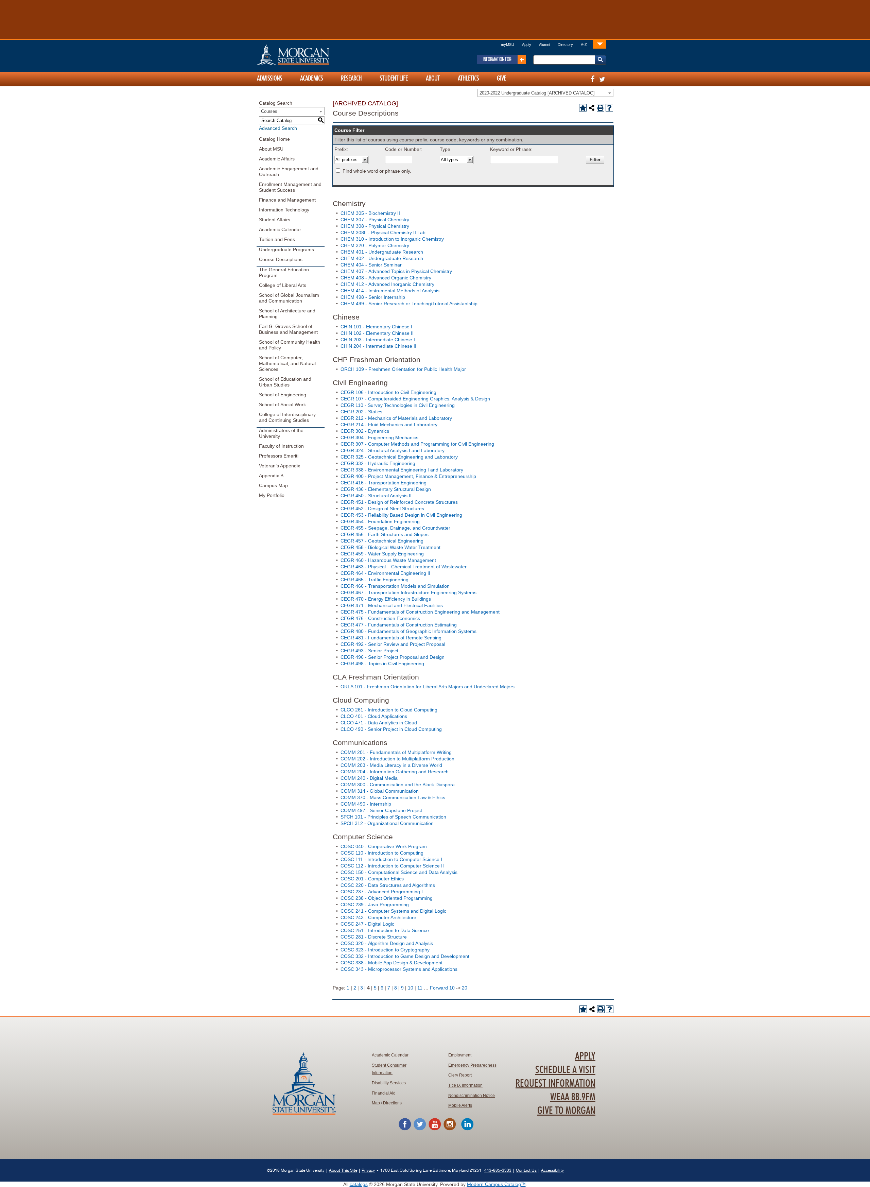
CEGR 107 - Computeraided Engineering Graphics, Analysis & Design (415, 398)
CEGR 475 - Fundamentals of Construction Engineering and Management (420, 612)
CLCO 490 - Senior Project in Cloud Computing (391, 729)
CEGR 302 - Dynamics (365, 431)
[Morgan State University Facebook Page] (405, 1129)
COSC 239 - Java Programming (375, 904)
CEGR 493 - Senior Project (369, 650)
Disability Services (389, 1083)
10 (410, 988)
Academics (311, 78)
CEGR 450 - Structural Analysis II (376, 495)
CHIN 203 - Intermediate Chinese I (378, 339)
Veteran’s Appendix (279, 465)
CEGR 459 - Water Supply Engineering (382, 553)
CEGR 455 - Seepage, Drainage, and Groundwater (395, 528)
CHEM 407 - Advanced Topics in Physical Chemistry (396, 271)
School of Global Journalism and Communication (289, 298)
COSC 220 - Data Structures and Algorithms (388, 885)
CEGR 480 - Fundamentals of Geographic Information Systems (408, 631)
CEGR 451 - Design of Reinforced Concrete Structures (399, 502)
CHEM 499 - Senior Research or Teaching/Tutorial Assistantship (409, 303)
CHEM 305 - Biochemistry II (370, 213)
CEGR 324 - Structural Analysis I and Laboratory (393, 450)
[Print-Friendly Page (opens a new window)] (600, 107)
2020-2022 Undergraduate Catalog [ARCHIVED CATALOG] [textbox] (537, 93)
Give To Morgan (566, 1111)
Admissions (269, 78)
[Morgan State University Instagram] (449, 1129)
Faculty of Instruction (281, 446)
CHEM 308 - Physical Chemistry (375, 226)
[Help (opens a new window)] (609, 107)
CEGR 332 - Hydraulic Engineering (378, 463)
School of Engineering (282, 394)
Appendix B (271, 475)
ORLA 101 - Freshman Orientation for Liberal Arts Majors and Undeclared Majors (428, 686)
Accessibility (552, 1170)
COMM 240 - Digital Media (369, 778)
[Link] (599, 44)
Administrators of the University (281, 433)
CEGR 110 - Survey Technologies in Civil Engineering (398, 405)
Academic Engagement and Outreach (288, 171)
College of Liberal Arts (282, 285)
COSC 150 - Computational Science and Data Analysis (399, 872)
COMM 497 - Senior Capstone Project (381, 810)
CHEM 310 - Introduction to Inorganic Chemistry (392, 239)
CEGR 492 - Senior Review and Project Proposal (393, 644)
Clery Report (460, 1075)
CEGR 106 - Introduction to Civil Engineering (388, 392)
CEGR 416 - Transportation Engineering (384, 482)
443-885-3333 (497, 1170)
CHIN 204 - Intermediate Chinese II (378, 346)
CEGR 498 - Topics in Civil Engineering (382, 663)
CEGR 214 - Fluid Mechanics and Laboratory (389, 424)
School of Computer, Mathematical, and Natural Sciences (287, 363)
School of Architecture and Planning (287, 313)
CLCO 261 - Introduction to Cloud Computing (389, 709)
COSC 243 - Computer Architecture (378, 917)
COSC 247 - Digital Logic (367, 924)
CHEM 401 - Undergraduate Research (382, 252)
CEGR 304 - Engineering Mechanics (379, 437)
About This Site (343, 1170)
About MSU (271, 149)
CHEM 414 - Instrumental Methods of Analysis (390, 290)
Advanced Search (278, 128)
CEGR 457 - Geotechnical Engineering (382, 541)
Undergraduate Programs (286, 249)
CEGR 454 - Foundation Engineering (380, 521)
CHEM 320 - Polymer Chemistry (375, 245)
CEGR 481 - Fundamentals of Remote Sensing (391, 637)
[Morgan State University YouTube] (434, 1129)
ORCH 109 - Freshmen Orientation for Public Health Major (403, 369)
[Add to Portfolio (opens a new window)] (583, 107)
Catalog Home (274, 139)
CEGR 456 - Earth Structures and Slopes (385, 534)
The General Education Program (284, 272)
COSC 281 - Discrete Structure (374, 937)
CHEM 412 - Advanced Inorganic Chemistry (387, 284)
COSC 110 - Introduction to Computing (382, 853)
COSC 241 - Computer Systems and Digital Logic (393, 911)
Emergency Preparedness (472, 1065)
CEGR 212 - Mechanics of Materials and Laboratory (396, 418)
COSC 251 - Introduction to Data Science (385, 930)
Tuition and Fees (277, 239)
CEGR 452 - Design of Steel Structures (382, 508)
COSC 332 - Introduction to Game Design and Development (405, 956)
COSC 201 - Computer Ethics (372, 878)
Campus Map (273, 485)
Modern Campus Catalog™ (496, 1184)
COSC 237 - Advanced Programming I (382, 891)
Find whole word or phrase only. (377, 171)
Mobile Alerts (460, 1105)
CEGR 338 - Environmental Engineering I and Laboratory (402, 469)
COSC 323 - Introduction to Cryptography (385, 949)
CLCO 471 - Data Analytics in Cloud (379, 722)
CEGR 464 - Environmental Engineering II (385, 573)
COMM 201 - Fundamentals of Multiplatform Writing (396, 752)
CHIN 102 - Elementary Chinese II (377, 333)
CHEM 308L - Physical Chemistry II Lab (383, 232)
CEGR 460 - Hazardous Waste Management (388, 560)
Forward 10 (442, 988)
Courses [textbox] (269, 111)
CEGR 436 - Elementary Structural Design (386, 489)
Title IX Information (465, 1085)
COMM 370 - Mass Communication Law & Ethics (393, 797)
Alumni (544, 44)
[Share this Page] (591, 107)
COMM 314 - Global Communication (380, 791)
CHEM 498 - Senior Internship (373, 297)
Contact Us (526, 1170)
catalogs (359, 1184)
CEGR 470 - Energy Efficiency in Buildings (386, 599)
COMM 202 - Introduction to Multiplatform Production (397, 758)
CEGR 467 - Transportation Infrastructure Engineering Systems (408, 592)
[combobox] (545, 93)
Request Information (555, 1084)
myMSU (507, 44)
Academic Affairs (277, 158)
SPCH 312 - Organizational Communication (387, 823)
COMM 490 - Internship (366, 804)
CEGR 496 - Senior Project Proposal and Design (393, 657)
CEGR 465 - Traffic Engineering (374, 579)
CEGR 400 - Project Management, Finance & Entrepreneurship (408, 476)
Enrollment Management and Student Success (290, 187)
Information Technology (284, 209)
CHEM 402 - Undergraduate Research (382, 258)
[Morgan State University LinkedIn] (467, 1129)
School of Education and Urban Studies (285, 382)
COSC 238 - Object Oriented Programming (387, 898)
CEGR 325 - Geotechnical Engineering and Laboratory (399, 457)
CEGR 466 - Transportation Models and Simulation (395, 586)
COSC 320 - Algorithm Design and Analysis (387, 943)
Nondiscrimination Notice (471, 1095)
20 (464, 988)
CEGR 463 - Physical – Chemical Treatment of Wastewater (404, 566)
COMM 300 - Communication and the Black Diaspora (398, 784)
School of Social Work (282, 404)
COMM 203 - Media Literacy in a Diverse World (391, 765)
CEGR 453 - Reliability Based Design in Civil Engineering (401, 515)
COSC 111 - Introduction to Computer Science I (391, 859)
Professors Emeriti (278, 456)
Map (376, 1103)
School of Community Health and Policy (289, 344)
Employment (459, 1055)
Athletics (468, 78)
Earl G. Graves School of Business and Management (288, 329)
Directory (565, 44)
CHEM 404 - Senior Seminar (371, 265)
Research (351, 78)
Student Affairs (274, 219)
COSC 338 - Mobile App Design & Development (391, 962)
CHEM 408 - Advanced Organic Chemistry (386, 277)
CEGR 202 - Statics (361, 411)
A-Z (584, 44)
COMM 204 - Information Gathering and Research (395, 771)
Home (308, 54)
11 (419, 988)
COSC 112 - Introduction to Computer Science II (392, 865)
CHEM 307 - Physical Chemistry (375, 219)
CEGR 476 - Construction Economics (380, 618)
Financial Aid (384, 1093)
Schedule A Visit (565, 1070)
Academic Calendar (280, 229)
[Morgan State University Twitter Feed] (420, 1129)
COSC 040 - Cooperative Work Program (384, 846)
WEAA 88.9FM (572, 1097)
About (433, 78)
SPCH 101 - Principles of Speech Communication (393, 817)
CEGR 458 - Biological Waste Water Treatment (390, 547)
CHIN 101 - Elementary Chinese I (376, 326)
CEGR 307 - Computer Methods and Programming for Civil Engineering (417, 444)
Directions (392, 1103)
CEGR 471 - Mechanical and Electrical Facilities (392, 605)
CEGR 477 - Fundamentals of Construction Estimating (399, 624)
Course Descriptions (280, 259)
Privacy (368, 1170)
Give (501, 78)
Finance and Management (287, 200)
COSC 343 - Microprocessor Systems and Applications (399, 969)
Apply (526, 44)
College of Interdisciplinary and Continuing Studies (287, 417)
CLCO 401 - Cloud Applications (374, 716)
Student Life (394, 78)
